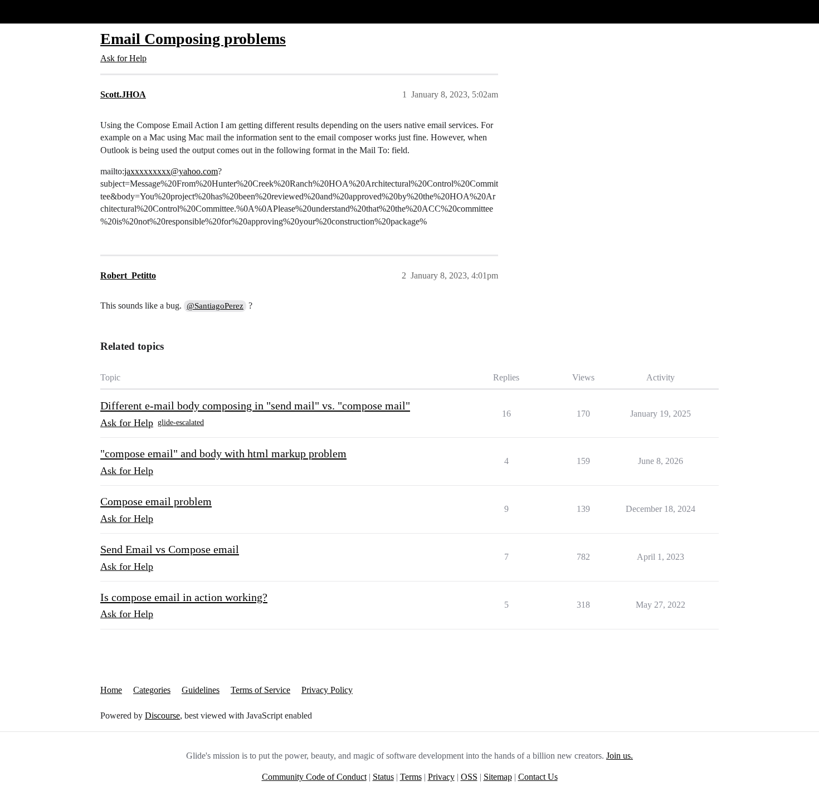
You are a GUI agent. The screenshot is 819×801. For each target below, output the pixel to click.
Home (111, 690)
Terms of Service (260, 690)
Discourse (162, 715)
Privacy (441, 777)
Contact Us (538, 777)
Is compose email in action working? (183, 597)
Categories (151, 690)
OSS (469, 777)
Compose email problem (156, 501)
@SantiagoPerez (215, 305)
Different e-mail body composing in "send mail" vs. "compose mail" (255, 405)
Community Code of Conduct (314, 777)
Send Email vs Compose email (169, 549)
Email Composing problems (193, 38)
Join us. (619, 755)
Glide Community (37, 11)
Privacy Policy (327, 690)
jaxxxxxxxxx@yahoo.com (171, 171)
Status (383, 777)
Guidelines (201, 690)
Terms (411, 777)
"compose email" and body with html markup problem (223, 453)
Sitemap (498, 777)
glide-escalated (181, 422)
